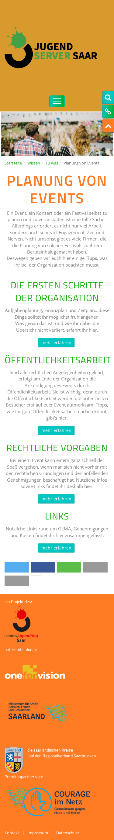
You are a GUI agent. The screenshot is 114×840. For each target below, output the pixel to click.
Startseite (13, 163)
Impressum (37, 832)
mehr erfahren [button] (56, 342)
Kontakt (12, 832)
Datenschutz (67, 832)
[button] (17, 567)
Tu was (52, 163)
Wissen (33, 163)
